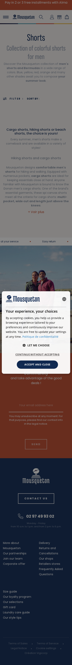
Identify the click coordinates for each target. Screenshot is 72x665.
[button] (36, 345)
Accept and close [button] (37, 364)
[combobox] (64, 299)
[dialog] (36, 332)
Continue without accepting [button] (37, 354)
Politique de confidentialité (40, 337)
